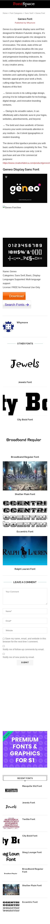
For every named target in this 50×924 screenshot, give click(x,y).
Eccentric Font (25, 531)
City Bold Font (25, 419)
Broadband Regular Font (25, 457)
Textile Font (28, 819)
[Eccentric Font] (25, 513)
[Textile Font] (11, 823)
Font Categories (16, 13)
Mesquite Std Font (32, 786)
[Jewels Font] (25, 363)
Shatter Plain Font (25, 494)
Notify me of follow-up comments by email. (23, 649)
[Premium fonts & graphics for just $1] (25, 733)
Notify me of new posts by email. (18, 657)
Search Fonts (14, 304)
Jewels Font (25, 382)
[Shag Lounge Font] (11, 856)
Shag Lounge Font (32, 852)
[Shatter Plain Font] (25, 475)
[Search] (47, 4)
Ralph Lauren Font (25, 569)
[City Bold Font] (25, 401)
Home (5, 13)
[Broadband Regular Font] (25, 438)
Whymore (31, 23)
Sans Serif (29, 13)
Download (16, 296)
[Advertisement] (25, 698)
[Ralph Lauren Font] (25, 550)
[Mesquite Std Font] (11, 790)
